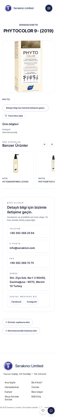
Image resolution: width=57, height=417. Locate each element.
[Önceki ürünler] (45, 144)
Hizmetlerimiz (12, 387)
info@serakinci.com (22, 247)
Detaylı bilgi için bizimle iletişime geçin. (25, 108)
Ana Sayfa (10, 382)
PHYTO (6, 99)
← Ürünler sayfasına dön (17, 322)
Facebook (16, 301)
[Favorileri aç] (42, 410)
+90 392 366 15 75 (22, 262)
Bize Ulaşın (37, 391)
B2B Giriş (36, 396)
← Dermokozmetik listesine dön (21, 330)
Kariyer (8, 391)
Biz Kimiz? (36, 382)
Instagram (32, 301)
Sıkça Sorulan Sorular (12, 398)
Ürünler (35, 387)
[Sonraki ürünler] (52, 144)
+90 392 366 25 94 (22, 233)
